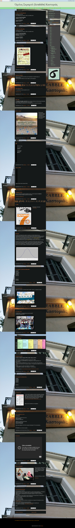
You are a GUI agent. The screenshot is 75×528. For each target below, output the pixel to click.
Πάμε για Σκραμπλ (19, 466)
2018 (51, 34)
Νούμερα (17, 233)
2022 (51, 28)
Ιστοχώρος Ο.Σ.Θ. (19, 192)
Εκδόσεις (37, 8)
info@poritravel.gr (18, 501)
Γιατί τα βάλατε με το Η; (20, 414)
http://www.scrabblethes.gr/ (20, 196)
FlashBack (52, 8)
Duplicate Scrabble (46, 8)
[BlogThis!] (32, 23)
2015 (51, 39)
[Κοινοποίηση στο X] (33, 23)
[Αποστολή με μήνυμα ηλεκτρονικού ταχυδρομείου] (31, 23)
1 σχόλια (28, 350)
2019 (51, 33)
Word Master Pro (52, 15)
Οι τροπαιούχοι (18, 338)
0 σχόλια (28, 23)
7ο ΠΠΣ (17, 204)
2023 (51, 27)
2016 (51, 37)
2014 (51, 40)
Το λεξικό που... (19, 392)
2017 (51, 36)
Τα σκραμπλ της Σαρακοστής (21, 376)
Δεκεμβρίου (53, 46)
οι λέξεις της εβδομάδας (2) (53, 48)
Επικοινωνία (57, 8)
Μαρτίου (52, 63)
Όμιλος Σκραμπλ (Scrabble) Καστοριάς (36, 4)
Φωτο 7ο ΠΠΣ (18, 167)
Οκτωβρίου (53, 55)
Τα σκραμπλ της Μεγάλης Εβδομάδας (23, 269)
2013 (51, 42)
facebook (52, 20)
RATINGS (50, 22)
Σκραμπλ (23, 8)
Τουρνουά (32, 8)
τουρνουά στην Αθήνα (20, 45)
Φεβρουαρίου (53, 64)
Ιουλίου (52, 58)
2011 (51, 45)
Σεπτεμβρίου (53, 57)
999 (16, 143)
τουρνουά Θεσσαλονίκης (20, 489)
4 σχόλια (34, 430)
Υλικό (41, 8)
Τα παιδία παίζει (19, 311)
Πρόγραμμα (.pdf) (18, 91)
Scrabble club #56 (19, 356)
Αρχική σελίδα (18, 8)
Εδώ (16, 80)
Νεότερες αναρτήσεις (19, 512)
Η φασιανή (18, 435)
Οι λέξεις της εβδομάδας (53, 51)
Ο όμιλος (27, 8)
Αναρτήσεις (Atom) (32, 515)
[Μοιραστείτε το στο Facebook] (34, 23)
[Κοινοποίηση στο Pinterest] (35, 23)
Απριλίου (52, 61)
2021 (51, 30)
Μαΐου (52, 60)
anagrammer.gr (51, 11)
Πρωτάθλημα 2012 (19, 88)
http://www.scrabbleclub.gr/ (21, 67)
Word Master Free (52, 13)
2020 (51, 31)
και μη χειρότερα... (19, 288)
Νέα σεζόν (17, 99)
